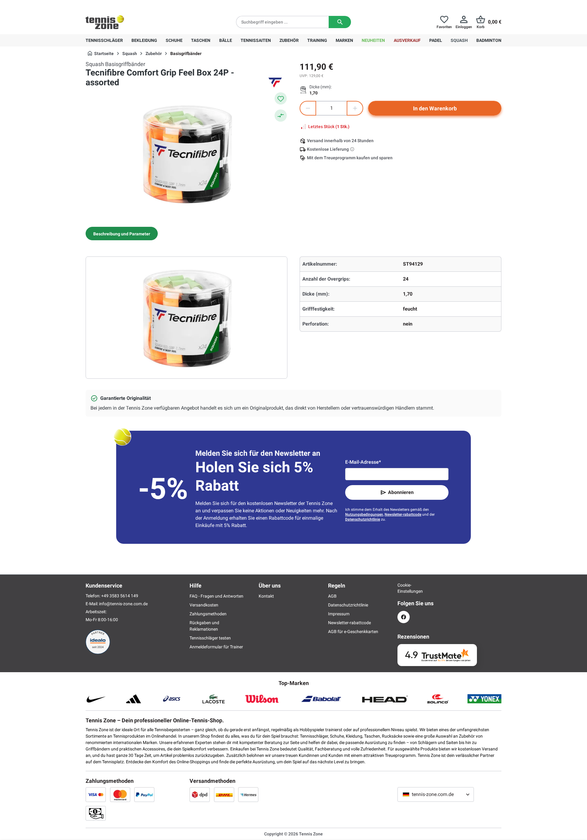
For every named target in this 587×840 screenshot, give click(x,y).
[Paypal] (144, 794)
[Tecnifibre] (275, 82)
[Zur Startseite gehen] (105, 22)
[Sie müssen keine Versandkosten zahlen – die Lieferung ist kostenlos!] (353, 149)
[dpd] (200, 794)
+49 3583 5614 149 (124, 4)
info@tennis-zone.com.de (123, 603)
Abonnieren (401, 492)
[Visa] (96, 794)
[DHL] (224, 794)
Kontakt (266, 596)
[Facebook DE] (403, 617)
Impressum (338, 613)
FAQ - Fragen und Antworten (216, 596)
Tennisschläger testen (210, 638)
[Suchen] (340, 22)
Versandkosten (204, 604)
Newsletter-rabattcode (403, 514)
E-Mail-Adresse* (363, 462)
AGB (332, 596)
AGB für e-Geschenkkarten (353, 631)
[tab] (122, 233)
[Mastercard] (120, 794)
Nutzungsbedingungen (364, 514)
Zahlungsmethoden (208, 613)
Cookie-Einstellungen (403, 588)
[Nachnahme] (96, 813)
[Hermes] (248, 794)
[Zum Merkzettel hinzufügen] (281, 98)
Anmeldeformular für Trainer (216, 646)
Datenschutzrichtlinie (362, 519)
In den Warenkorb (435, 108)
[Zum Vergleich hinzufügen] (281, 115)
